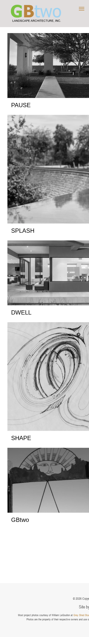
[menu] (82, 9)
